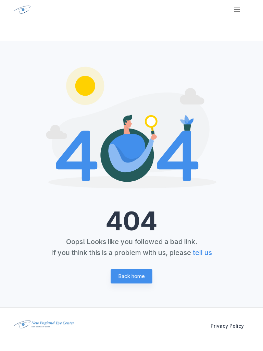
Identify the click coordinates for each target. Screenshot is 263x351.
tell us (202, 253)
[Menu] (237, 9)
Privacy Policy (227, 326)
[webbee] (20, 9)
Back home (131, 276)
